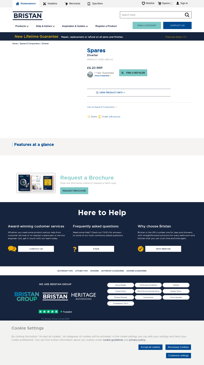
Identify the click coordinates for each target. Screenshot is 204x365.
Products (20, 26)
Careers (176, 285)
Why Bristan (163, 249)
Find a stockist (146, 25)
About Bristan (120, 285)
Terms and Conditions (148, 285)
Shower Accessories (136, 271)
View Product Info (111, 92)
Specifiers (97, 3)
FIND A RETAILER (135, 73)
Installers (52, 3)
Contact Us (177, 25)
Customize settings (178, 355)
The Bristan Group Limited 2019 (55, 319)
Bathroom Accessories (112, 271)
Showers (94, 271)
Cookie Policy (120, 291)
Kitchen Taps (81, 271)
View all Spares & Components (100, 107)
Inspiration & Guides (74, 26)
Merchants (74, 3)
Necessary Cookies (178, 347)
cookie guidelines (113, 340)
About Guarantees (102, 76)
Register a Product (106, 26)
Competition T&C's (120, 303)
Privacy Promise (120, 297)
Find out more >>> (176, 37)
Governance (148, 297)
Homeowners (28, 3)
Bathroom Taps (65, 271)
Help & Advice (44, 26)
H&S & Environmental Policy (148, 291)
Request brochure (74, 191)
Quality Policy (176, 291)
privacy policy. (137, 340)
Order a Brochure (111, 116)
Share (94, 116)
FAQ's (96, 249)
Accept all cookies (150, 347)
